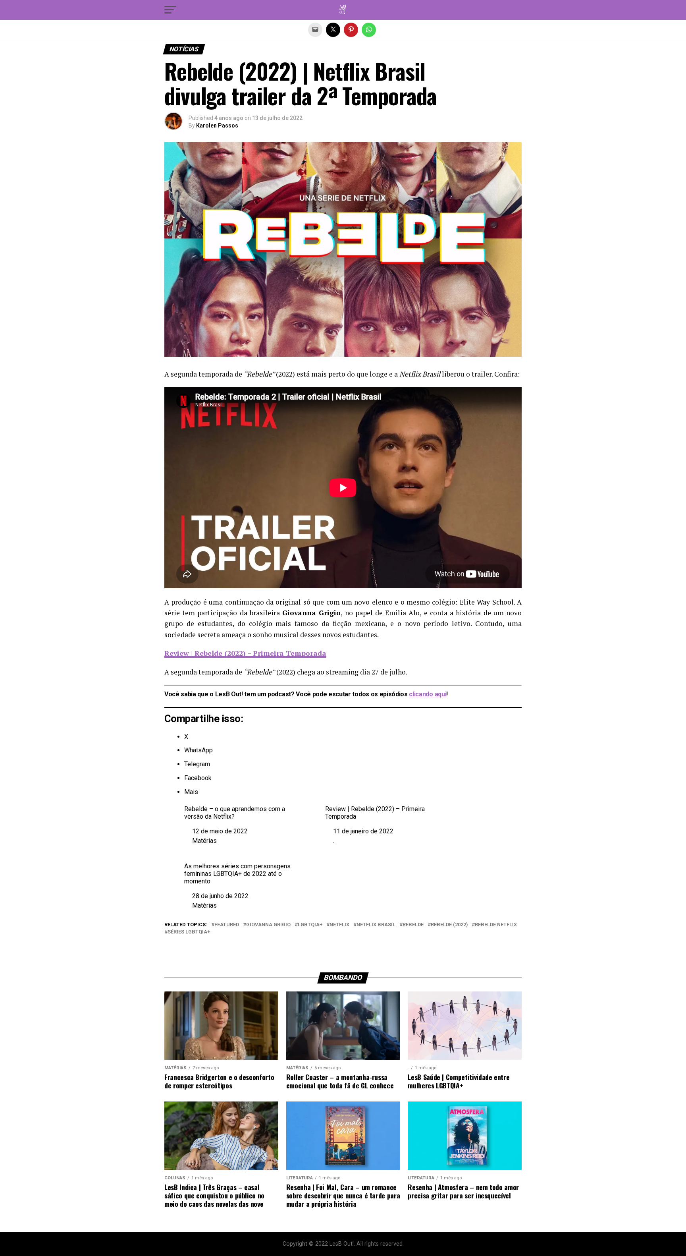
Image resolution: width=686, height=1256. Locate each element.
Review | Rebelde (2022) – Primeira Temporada (375, 812)
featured (226, 925)
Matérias (204, 840)
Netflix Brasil (375, 925)
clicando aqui (427, 694)
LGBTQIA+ (310, 925)
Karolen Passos (217, 125)
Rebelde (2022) (449, 925)
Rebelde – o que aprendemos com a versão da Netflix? (234, 812)
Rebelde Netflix (496, 925)
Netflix (339, 925)
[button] (170, 10)
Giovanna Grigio (268, 925)
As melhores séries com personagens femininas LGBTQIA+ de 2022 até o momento (237, 873)
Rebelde (413, 925)
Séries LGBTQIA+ (189, 932)
